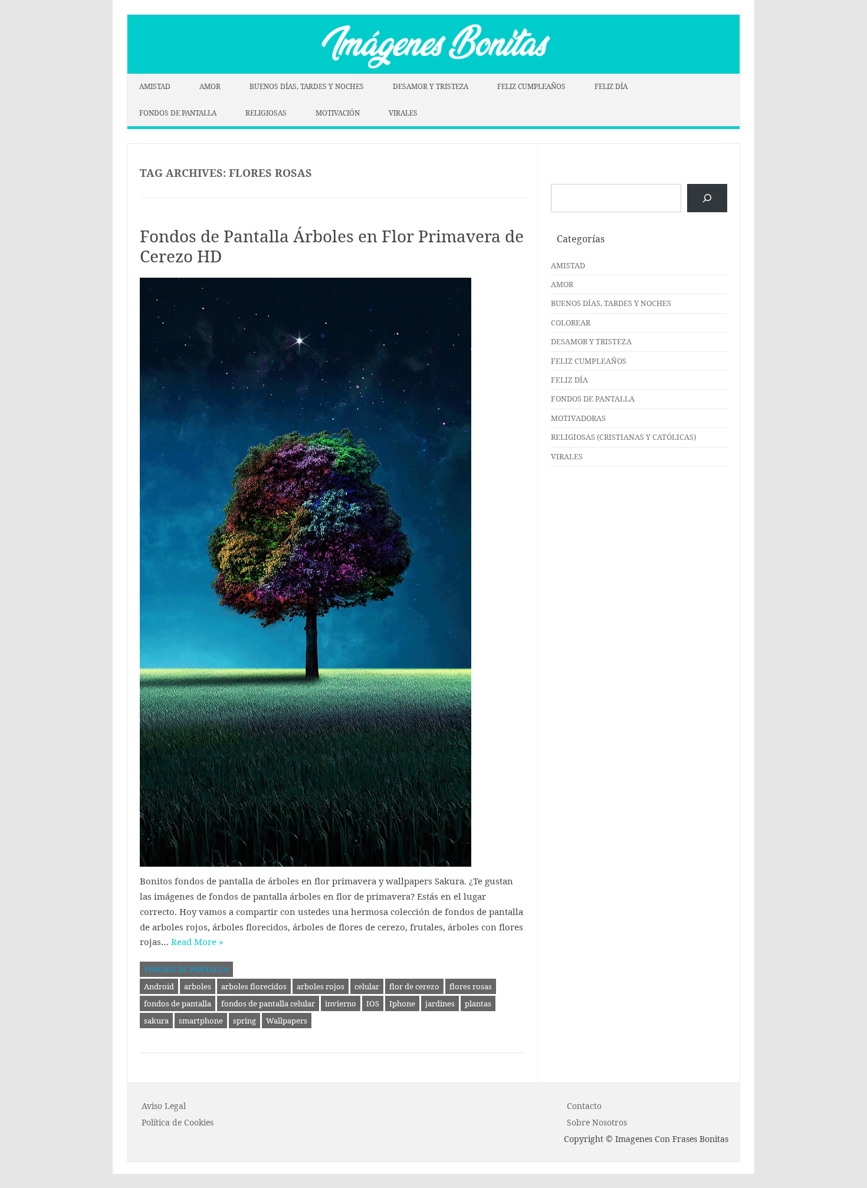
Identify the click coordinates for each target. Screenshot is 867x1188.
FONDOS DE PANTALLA (177, 113)
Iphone (402, 1003)
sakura (156, 1020)
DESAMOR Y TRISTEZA (430, 86)
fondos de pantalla (177, 1003)
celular (366, 986)
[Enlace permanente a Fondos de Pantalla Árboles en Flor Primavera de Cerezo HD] (333, 572)
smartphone (201, 1020)
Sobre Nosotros (597, 1122)
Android (159, 986)
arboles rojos (320, 986)
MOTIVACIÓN (338, 113)
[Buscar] (707, 198)
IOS (372, 1003)
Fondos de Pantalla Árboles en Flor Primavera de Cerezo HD (332, 246)
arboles (197, 986)
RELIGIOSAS (266, 113)
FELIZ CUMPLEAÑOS (531, 86)
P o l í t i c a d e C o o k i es (178, 1122)
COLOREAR (570, 322)
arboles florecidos (254, 986)
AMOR (210, 86)
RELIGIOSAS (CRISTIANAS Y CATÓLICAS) (623, 437)
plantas (478, 1003)
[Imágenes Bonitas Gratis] (433, 70)
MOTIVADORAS (578, 418)
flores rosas (470, 986)
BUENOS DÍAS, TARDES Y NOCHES (306, 86)
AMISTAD (154, 86)
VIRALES (403, 113)
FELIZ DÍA (611, 86)
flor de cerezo (414, 986)
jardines (440, 1003)
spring (244, 1020)
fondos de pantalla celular (268, 1003)
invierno (340, 1003)
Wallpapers (286, 1020)
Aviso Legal (164, 1105)
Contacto (584, 1105)
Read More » (197, 941)
